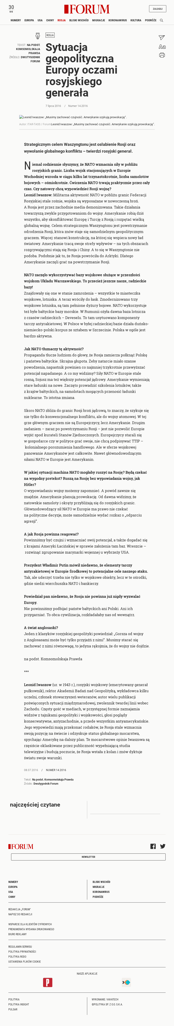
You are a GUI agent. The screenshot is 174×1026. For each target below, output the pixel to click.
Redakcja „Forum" (19, 909)
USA (40, 20)
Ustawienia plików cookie (24, 961)
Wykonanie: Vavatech (105, 999)
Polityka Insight (18, 1004)
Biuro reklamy (17, 934)
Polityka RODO (17, 956)
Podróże (150, 20)
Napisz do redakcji (20, 914)
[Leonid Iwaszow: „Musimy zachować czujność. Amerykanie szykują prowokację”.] (87, 117)
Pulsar (12, 1009)
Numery (16, 20)
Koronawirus (118, 20)
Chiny (50, 20)
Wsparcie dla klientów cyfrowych (30, 924)
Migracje (98, 20)
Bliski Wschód (79, 20)
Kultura (135, 20)
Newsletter (88, 856)
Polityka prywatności (22, 951)
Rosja (62, 20)
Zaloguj (157, 8)
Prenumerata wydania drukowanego (31, 929)
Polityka (13, 999)
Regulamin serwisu (20, 946)
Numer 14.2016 (55, 770)
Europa (29, 20)
